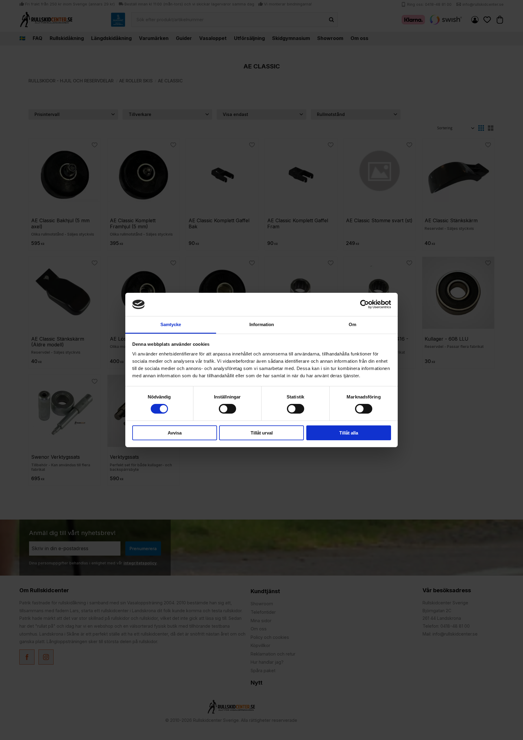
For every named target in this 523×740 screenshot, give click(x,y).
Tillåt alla (348, 432)
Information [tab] (261, 324)
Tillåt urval (262, 432)
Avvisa (175, 432)
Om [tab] (352, 324)
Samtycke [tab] (170, 324)
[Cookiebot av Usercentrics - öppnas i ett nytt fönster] (364, 304)
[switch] (227, 409)
